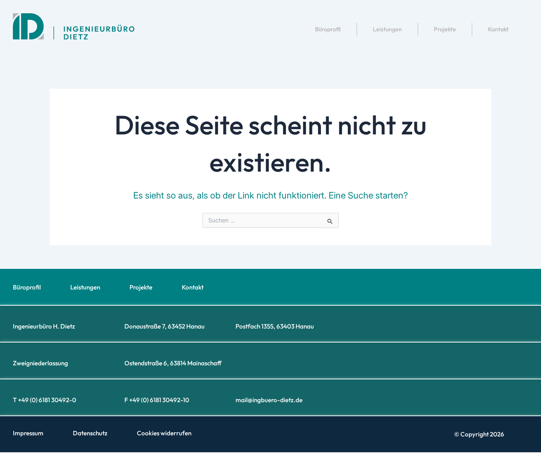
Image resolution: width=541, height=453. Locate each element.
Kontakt (498, 29)
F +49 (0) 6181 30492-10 (156, 400)
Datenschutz (90, 433)
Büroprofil (328, 29)
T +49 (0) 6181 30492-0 (44, 400)
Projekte (445, 29)
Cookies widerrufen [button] (164, 433)
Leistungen (387, 29)
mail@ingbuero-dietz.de (269, 400)
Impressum (28, 433)
